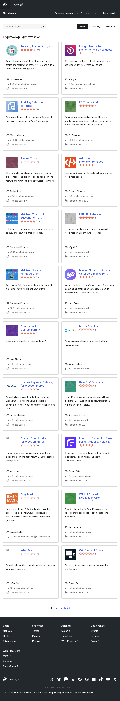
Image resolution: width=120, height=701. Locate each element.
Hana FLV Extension (91, 382)
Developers (67, 636)
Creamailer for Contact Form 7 (30, 328)
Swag (95, 641)
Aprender (66, 625)
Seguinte (65, 608)
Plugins (36, 636)
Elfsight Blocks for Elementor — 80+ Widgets (95, 48)
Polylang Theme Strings (35, 46)
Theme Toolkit (30, 158)
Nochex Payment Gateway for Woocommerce (37, 384)
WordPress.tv (70, 641)
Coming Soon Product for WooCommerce (34, 440)
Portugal (14, 679)
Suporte (65, 630)
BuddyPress (11, 666)
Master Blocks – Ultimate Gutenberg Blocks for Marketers (94, 272)
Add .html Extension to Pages (91, 160)
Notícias (7, 630)
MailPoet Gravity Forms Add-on (31, 272)
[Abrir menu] (115, 4)
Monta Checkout (89, 326)
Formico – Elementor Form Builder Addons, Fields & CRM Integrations (95, 440)
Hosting (7, 636)
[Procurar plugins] (43, 26)
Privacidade (9, 641)
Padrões (36, 641)
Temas (35, 630)
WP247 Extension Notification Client (90, 496)
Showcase (37, 625)
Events (94, 630)
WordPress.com (13, 650)
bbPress (9, 661)
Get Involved (98, 625)
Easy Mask (27, 494)
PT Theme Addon (90, 102)
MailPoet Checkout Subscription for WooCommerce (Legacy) (36, 216)
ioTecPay (26, 550)
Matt (7, 655)
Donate (96, 636)
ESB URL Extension (90, 214)
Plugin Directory (10, 13)
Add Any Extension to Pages (32, 104)
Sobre (6, 625)
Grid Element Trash (91, 550)
